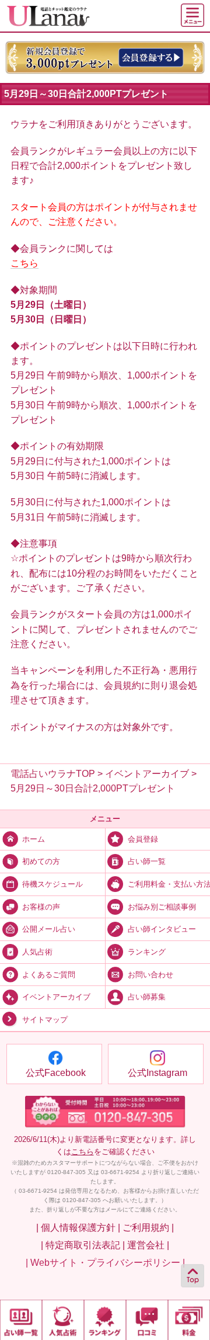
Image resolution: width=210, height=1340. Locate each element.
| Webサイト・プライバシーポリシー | (105, 1263)
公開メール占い (48, 929)
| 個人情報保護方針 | (78, 1228)
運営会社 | (148, 1245)
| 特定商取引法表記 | (83, 1245)
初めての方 (41, 862)
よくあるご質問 (48, 975)
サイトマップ (45, 1020)
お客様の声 (41, 907)
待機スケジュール (52, 884)
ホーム (33, 839)
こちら (24, 263)
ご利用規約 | (148, 1228)
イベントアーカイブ (56, 997)
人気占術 (37, 952)
